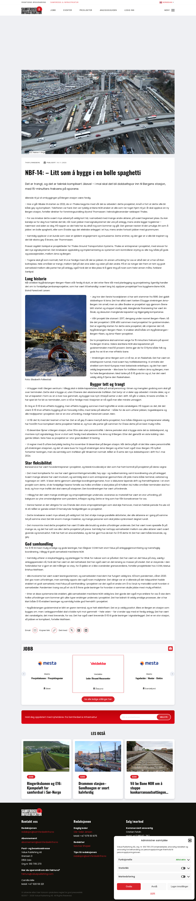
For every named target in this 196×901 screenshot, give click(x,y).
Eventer (67, 10)
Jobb (53, 10)
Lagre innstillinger (179, 886)
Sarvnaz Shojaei (82, 845)
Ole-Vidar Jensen (83, 831)
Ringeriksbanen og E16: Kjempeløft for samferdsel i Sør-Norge (44, 788)
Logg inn (129, 10)
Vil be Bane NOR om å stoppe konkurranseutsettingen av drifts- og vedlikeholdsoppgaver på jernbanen (148, 794)
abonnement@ (29, 842)
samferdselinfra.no (48, 842)
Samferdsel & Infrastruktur (64, 2)
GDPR (152, 893)
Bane (31, 776)
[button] (189, 840)
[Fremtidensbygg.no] (31, 13)
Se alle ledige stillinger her (98, 699)
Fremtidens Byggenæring (33, 2)
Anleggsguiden (108, 10)
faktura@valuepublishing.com (37, 873)
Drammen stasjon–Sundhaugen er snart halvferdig (94, 788)
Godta (129, 886)
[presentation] (23, 674)
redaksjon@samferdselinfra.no (37, 831)
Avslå (154, 886)
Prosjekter (86, 10)
